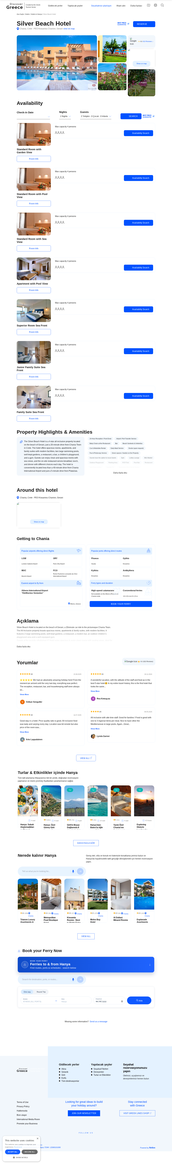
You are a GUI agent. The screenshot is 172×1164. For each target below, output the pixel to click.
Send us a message (98, 1021)
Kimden (25, 999)
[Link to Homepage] (15, 10)
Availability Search (140, 133)
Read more (18, 1147)
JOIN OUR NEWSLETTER (84, 1113)
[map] (148, 5)
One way (27, 992)
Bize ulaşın (22, 1115)
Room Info (33, 159)
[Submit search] (80, 871)
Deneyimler (99, 1072)
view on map (69, 29)
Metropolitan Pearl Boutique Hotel (51, 920)
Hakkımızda (22, 1111)
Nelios (152, 1148)
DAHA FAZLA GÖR (86, 843)
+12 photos (142, 83)
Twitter (84, 1137)
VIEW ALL (85, 758)
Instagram (79, 1139)
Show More (24, 694)
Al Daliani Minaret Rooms (120, 918)
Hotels (27, 14)
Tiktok (97, 1137)
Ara (140, 1000)
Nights (63, 112)
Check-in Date (25, 112)
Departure (99, 999)
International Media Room (28, 1119)
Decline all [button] (30, 1152)
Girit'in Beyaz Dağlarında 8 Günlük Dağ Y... (74, 827)
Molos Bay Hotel (95, 920)
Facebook (75, 1139)
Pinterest (93, 1139)
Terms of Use (22, 1102)
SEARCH (133, 116)
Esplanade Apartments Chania (142, 922)
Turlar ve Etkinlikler (102, 1075)
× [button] (37, 1139)
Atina (63, 1069)
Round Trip (41, 992)
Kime (62, 999)
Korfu (63, 1078)
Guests (84, 112)
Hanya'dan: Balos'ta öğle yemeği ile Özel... (96, 829)
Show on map (141, 64)
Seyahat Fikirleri (101, 1069)
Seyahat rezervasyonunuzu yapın (135, 1068)
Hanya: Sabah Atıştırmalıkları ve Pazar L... (27, 827)
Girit (63, 1075)
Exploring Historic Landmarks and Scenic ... (143, 828)
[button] (21, 1157)
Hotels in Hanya (36, 14)
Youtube (89, 1139)
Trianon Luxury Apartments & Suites (27, 922)
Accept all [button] (12, 1152)
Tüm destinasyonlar (70, 1081)
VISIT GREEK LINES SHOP (136, 1113)
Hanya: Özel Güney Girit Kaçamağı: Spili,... (49, 829)
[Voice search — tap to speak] (73, 871)
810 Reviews (147, 41)
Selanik (64, 1072)
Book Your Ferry (121, 604)
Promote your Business (27, 1124)
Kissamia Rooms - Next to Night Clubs (74, 920)
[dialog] (21, 1148)
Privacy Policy (23, 1106)
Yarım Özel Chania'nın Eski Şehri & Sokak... (119, 829)
